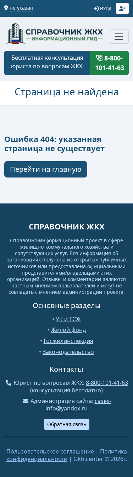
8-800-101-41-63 (109, 63)
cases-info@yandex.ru (78, 404)
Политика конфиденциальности (66, 455)
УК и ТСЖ (68, 319)
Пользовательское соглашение (50, 451)
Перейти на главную (46, 169)
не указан (21, 7)
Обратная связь (66, 424)
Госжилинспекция (68, 341)
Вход (105, 8)
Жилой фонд (68, 330)
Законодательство (68, 352)
